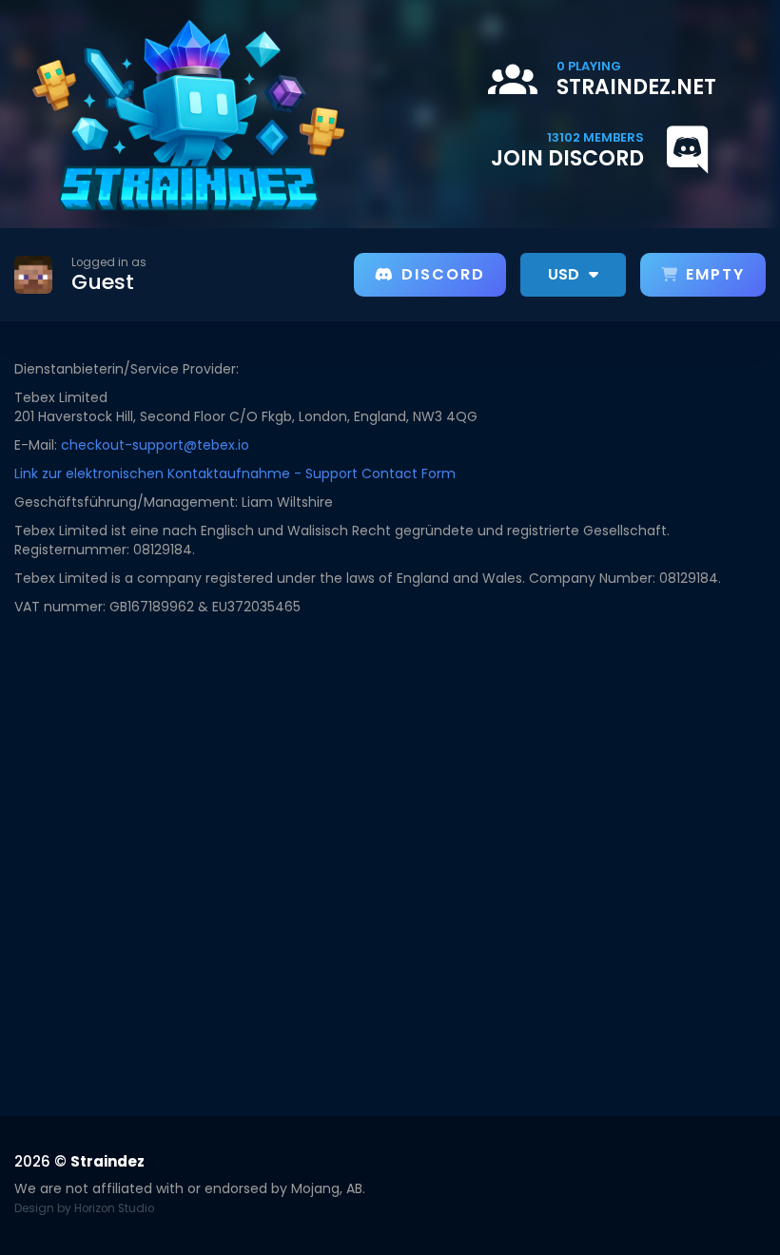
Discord (443, 274)
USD (565, 274)
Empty (715, 274)
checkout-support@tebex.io (155, 444)
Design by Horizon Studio (84, 1208)
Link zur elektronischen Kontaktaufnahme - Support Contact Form (235, 473)
